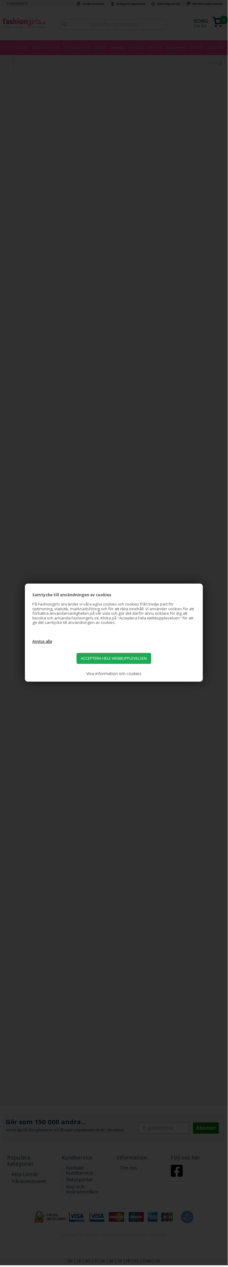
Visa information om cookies (113, 673)
